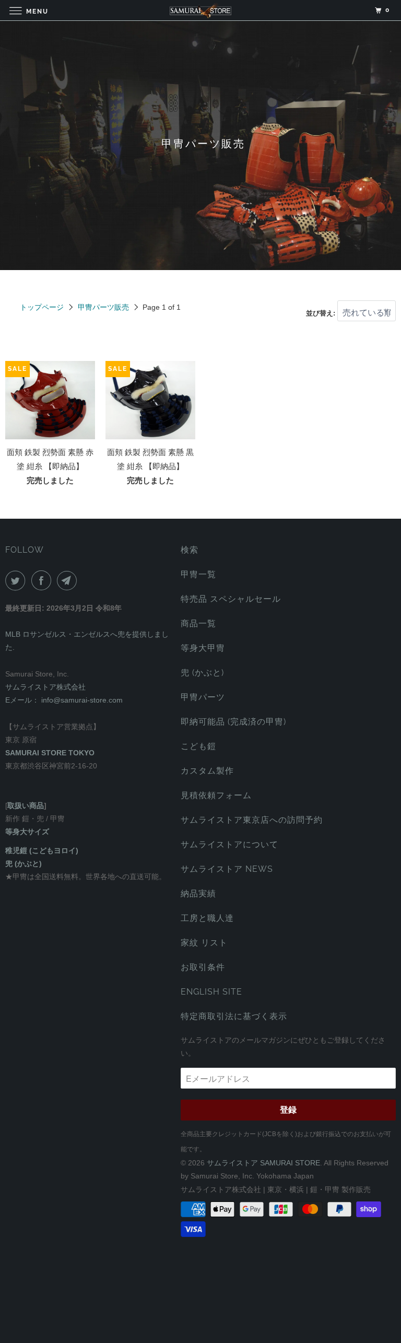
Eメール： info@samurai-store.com (64, 700)
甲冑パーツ (203, 697)
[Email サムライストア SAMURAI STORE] (69, 580)
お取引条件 (203, 967)
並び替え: (321, 313)
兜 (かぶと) (202, 673)
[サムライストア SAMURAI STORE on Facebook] (43, 580)
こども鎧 (198, 746)
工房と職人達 (207, 918)
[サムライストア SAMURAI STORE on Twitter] (17, 580)
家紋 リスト (204, 943)
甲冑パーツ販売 (103, 307)
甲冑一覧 (198, 574)
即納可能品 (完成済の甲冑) (233, 722)
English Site (211, 992)
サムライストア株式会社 (45, 687)
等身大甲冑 (203, 648)
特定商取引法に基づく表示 (234, 1016)
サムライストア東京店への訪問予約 (252, 820)
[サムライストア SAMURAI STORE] (200, 10)
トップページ (42, 307)
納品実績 (198, 893)
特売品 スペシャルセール (231, 599)
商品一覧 (198, 623)
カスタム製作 (207, 771)
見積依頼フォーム (216, 795)
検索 (189, 550)
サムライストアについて (229, 844)
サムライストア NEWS (227, 869)
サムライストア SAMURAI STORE (263, 1163)
